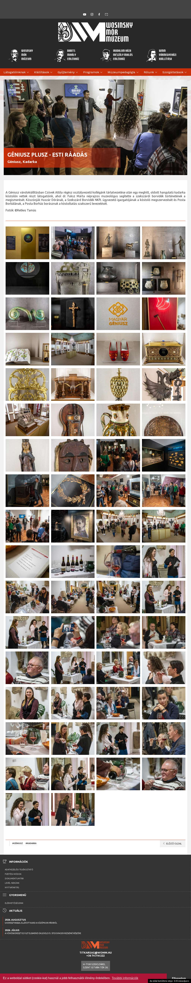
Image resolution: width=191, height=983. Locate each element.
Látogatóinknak (17, 72)
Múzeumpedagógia (124, 72)
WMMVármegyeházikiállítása (167, 55)
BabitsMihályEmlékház (73, 55)
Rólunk (151, 72)
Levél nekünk (12, 883)
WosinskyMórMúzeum (27, 55)
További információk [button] (125, 978)
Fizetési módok (13, 874)
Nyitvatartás (12, 887)
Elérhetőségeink (14, 903)
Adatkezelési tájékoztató (19, 869)
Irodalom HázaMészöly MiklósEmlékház (123, 55)
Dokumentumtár (14, 878)
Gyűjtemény (68, 72)
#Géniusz (17, 843)
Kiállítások (44, 72)
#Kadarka (31, 843)
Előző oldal (172, 843)
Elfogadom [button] (179, 978)
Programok (93, 72)
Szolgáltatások (175, 72)
